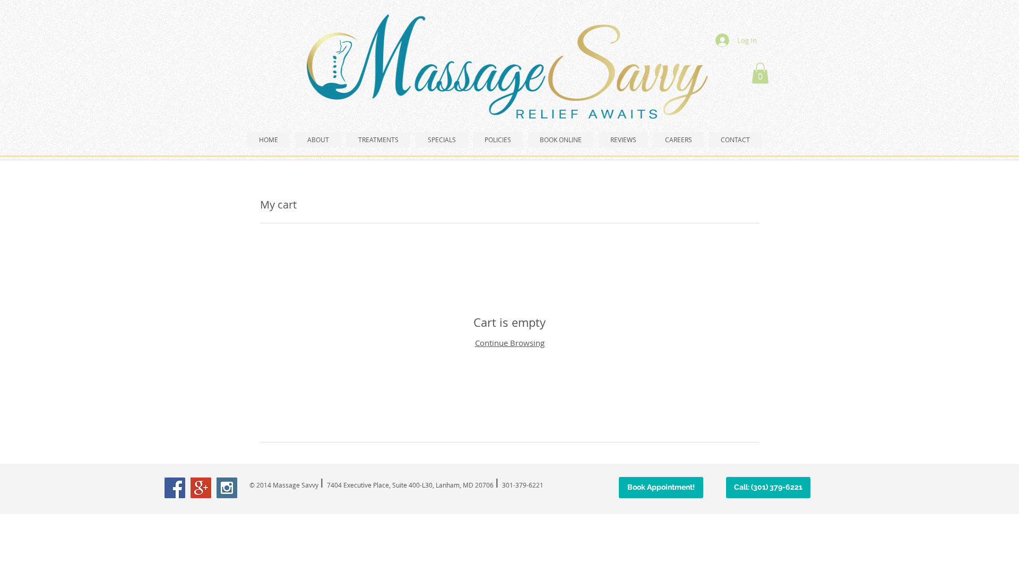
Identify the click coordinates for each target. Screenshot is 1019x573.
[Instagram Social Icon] (227, 488)
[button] (760, 73)
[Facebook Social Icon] (175, 488)
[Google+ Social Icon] (201, 488)
